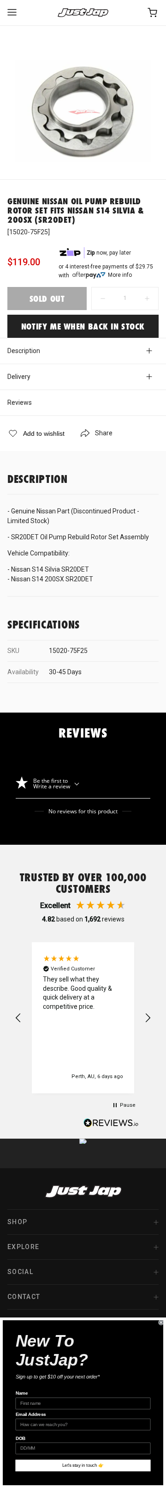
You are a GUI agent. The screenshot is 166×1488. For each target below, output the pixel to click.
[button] (18, 1018)
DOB (21, 1438)
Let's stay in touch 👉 (83, 1465)
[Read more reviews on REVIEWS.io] (111, 1123)
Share (104, 433)
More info (120, 275)
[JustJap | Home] (83, 12)
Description (23, 350)
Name (22, 1393)
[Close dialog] (161, 1322)
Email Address (31, 1414)
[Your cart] (153, 12)
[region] (83, 1018)
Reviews (19, 402)
